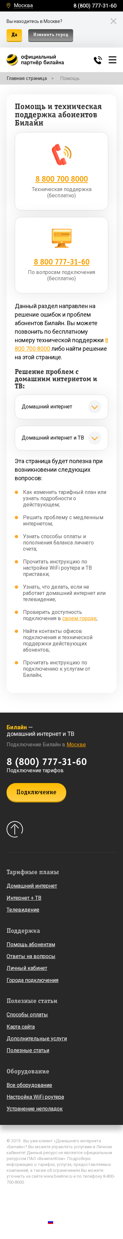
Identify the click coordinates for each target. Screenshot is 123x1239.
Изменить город (50, 35)
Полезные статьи (28, 1050)
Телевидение (23, 910)
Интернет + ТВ (24, 898)
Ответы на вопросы (31, 956)
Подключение (36, 793)
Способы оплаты (27, 1015)
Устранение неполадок (35, 1109)
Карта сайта (21, 1027)
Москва (23, 6)
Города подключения (32, 980)
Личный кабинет (27, 968)
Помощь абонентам (31, 944)
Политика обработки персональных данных (54, 1196)
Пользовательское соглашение (40, 1205)
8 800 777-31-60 (62, 261)
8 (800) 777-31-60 (94, 6)
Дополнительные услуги (37, 1038)
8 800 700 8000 (61, 179)
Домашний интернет (32, 886)
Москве (76, 744)
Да (14, 35)
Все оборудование (29, 1085)
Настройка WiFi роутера (35, 1097)
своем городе (79, 618)
